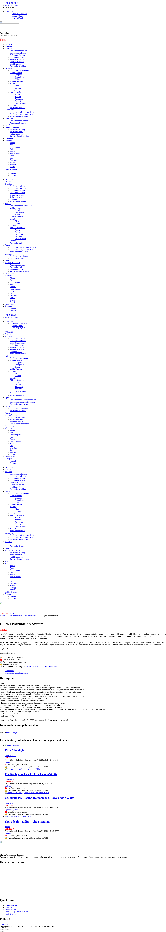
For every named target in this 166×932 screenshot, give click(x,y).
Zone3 (12, 167)
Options (8, 762)
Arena (12, 145)
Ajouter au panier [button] (11, 810)
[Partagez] (6, 929)
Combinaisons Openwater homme (23, 112)
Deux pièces (19, 77)
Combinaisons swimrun (19, 121)
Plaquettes (18, 101)
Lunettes (13, 90)
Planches (18, 97)
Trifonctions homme (17, 55)
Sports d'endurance (14, 616)
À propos (9, 171)
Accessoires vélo (16, 132)
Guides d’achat (11, 169)
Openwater (10, 110)
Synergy (13, 164)
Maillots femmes (16, 73)
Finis (11, 149)
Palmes (17, 94)
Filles (17, 86)
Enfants (13, 84)
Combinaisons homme (18, 51)
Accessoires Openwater (19, 116)
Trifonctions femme (17, 57)
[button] (9, 11)
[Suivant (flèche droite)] (3, 931)
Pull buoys (19, 99)
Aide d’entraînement (17, 92)
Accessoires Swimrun (18, 123)
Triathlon (9, 49)
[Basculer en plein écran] (3, 929)
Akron (12, 143)
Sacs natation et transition (19, 136)
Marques (9, 140)
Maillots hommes (16, 81)
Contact (13, 175)
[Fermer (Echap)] (8, 929)
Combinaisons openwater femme (22, 114)
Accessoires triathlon (18, 66)
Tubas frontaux (20, 103)
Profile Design (11, 733)
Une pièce (18, 75)
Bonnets (13, 105)
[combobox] (11, 35)
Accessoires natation (17, 108)
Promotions (10, 138)
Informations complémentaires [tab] (16, 673)
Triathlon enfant (16, 64)
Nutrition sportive (16, 134)
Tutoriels (13, 173)
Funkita (13, 151)
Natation (9, 68)
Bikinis (17, 79)
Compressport (15, 147)
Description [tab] (9, 671)
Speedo (12, 162)
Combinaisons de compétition (21, 70)
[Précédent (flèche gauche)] (1, 931)
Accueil (3, 616)
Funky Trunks (15, 153)
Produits (9, 46)
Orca (11, 158)
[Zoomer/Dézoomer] (1, 929)
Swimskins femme (17, 62)
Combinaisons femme (18, 53)
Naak (12, 156)
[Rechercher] (1, 38)
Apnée (8, 125)
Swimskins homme (17, 59)
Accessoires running (17, 129)
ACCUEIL (10, 44)
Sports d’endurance (13, 127)
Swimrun (9, 119)
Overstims (13, 160)
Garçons (18, 88)
